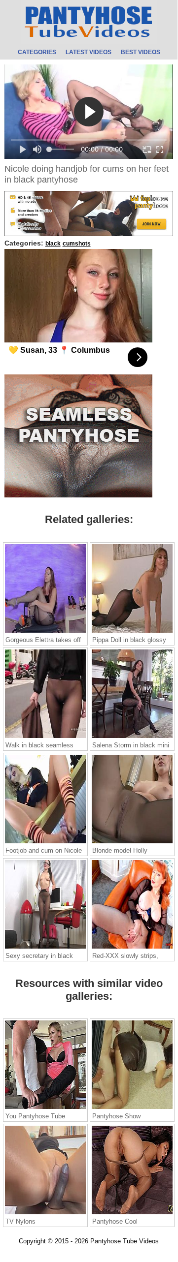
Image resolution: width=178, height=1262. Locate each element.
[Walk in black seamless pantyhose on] (45, 737)
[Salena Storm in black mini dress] (132, 737)
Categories (37, 52)
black (53, 243)
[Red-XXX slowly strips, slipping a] (132, 948)
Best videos (140, 52)
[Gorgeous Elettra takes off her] (45, 632)
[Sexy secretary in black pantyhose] (45, 948)
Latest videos (88, 52)
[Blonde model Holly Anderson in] (132, 842)
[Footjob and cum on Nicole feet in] (45, 842)
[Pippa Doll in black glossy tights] (132, 632)
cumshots (77, 243)
